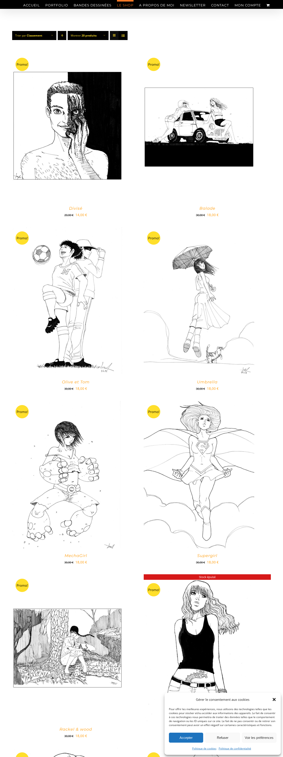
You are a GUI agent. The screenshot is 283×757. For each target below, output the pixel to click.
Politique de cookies (204, 748)
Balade (207, 208)
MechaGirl (76, 555)
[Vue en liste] (123, 35)
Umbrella (207, 382)
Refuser (222, 738)
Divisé (75, 208)
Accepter (186, 738)
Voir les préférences (259, 738)
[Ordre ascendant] (62, 35)
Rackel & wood (75, 729)
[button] (274, 699)
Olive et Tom (76, 382)
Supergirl (207, 555)
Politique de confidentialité (235, 748)
